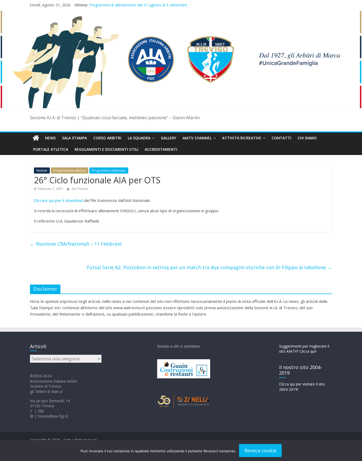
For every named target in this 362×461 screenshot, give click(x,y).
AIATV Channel (197, 137)
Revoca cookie (260, 450)
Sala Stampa (74, 137)
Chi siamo (307, 137)
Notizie (42, 170)
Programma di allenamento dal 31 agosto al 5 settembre (138, 4)
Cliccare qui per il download (58, 200)
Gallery (168, 137)
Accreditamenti (161, 149)
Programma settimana (109, 170)
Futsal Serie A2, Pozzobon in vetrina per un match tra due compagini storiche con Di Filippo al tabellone (209, 267)
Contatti (281, 137)
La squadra (139, 137)
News (50, 137)
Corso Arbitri (107, 137)
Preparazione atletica (70, 170)
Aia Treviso (80, 189)
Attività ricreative (241, 137)
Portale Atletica (50, 149)
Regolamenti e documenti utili (106, 149)
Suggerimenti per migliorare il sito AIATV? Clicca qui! (304, 349)
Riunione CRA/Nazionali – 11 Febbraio (76, 244)
